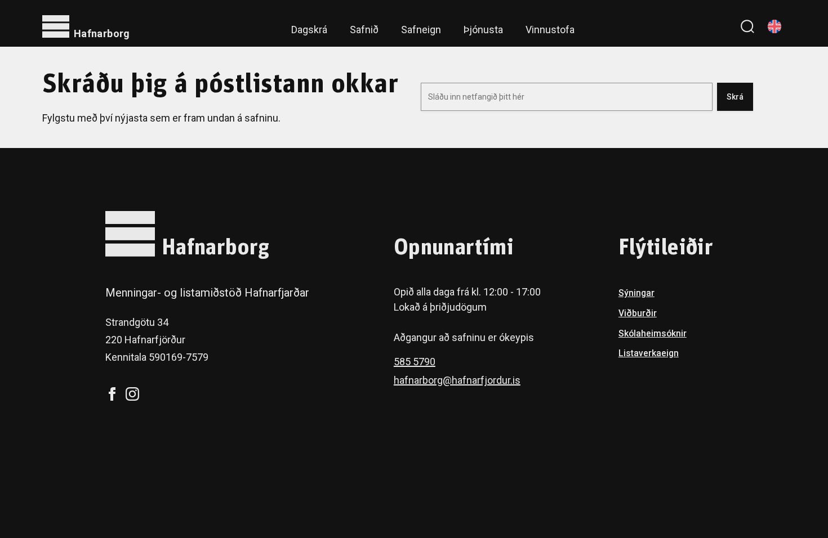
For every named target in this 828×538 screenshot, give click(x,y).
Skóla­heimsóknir (652, 333)
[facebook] (112, 394)
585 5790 (414, 361)
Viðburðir (637, 313)
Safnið (364, 29)
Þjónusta (483, 29)
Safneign (421, 29)
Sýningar (636, 293)
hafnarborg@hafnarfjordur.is (457, 380)
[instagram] (132, 394)
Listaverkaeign (648, 353)
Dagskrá (309, 29)
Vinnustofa (550, 29)
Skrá (735, 96)
